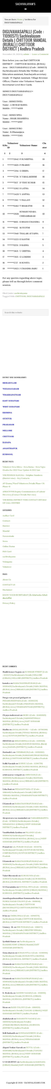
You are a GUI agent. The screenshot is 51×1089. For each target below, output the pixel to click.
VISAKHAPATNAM (12, 395)
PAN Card (7, 551)
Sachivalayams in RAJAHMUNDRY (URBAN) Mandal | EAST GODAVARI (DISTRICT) (21, 944)
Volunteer (7, 567)
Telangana (7, 562)
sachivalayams (20, 293)
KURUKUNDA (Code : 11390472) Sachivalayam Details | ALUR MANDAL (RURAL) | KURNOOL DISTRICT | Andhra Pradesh (25, 878)
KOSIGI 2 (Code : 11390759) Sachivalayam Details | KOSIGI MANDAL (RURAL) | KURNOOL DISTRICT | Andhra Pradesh (25, 766)
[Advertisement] (25, 346)
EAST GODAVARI (11, 401)
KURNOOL (8, 454)
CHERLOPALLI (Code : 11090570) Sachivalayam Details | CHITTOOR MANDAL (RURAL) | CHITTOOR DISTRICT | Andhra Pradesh (25, 919)
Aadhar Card (8, 515)
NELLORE (7, 430)
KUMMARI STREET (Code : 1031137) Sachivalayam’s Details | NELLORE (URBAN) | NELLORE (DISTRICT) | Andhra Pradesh (25, 675)
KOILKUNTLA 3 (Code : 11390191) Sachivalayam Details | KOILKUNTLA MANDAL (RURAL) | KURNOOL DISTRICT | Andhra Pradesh (25, 956)
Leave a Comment (40, 54)
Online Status (9, 546)
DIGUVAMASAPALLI (36, 296)
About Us (7, 579)
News (5, 541)
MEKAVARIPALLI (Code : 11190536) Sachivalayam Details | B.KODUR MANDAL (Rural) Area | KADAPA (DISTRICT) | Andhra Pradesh (25, 744)
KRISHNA (7, 412)
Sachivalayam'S (25, 4)
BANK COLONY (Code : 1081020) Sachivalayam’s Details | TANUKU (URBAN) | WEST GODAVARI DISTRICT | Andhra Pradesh (25, 1010)
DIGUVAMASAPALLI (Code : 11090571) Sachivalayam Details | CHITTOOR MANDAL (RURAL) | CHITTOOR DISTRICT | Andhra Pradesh (24, 40)
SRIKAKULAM (9, 383)
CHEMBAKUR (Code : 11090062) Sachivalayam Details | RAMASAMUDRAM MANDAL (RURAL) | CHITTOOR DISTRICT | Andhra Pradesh (25, 755)
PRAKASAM (8, 424)
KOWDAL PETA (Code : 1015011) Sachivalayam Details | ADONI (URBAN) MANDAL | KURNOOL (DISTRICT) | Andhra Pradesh (25, 890)
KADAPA (7, 442)
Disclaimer (7, 590)
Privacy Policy (9, 603)
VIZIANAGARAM (11, 389)
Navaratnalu (8, 536)
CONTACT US (9, 584)
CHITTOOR (20, 296)
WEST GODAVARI (11, 406)
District (6, 526)
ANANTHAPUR (10, 448)
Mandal (6, 531)
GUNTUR (7, 418)
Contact (6, 521)
